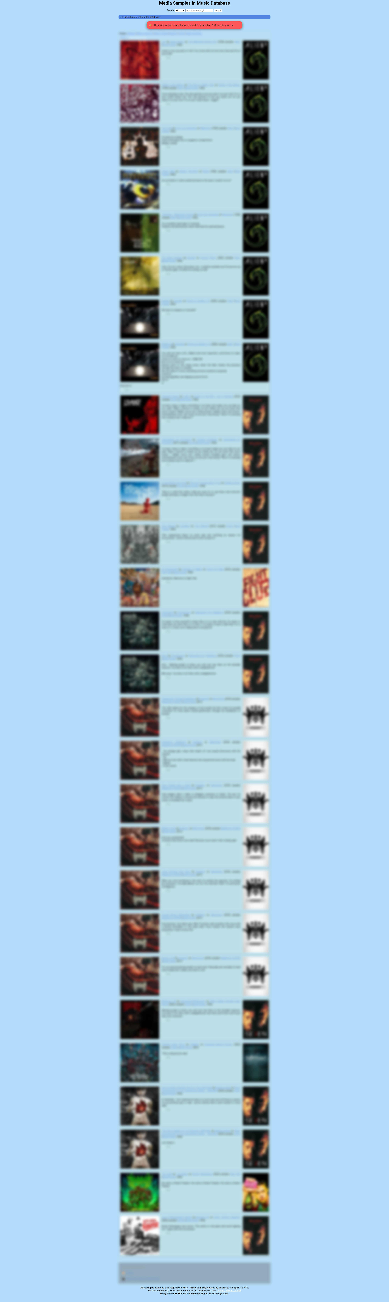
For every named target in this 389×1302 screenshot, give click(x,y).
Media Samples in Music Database (194, 3)
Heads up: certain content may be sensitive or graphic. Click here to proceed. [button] (191, 24)
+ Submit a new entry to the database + (141, 17)
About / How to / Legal (229, 1290)
